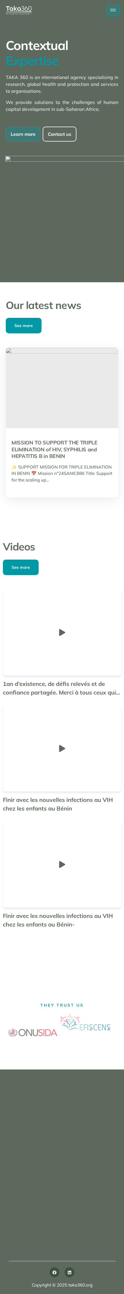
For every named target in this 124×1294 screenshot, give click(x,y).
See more (23, 325)
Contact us (59, 134)
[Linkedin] (69, 1272)
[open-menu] (113, 10)
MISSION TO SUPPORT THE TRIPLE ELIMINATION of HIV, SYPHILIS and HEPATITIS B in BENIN (54, 449)
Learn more (23, 134)
